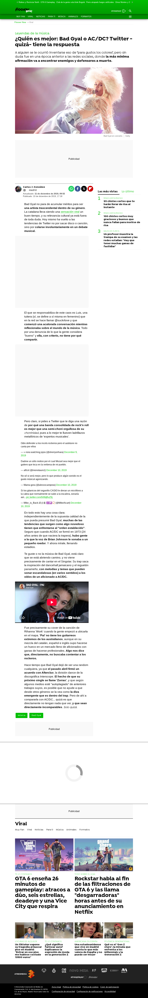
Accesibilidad (110, 991)
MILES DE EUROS (111, 231)
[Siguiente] (131, 2)
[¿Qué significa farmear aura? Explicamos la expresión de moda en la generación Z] (59, 930)
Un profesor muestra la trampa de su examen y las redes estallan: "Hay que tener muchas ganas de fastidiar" (121, 240)
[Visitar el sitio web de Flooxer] (93, 977)
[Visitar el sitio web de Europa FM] (114, 970)
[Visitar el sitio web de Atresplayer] (79, 977)
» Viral (30, 22)
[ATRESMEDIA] (24, 974)
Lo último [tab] (128, 191)
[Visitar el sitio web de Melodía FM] (124, 970)
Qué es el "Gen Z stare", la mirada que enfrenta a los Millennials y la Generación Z (117, 949)
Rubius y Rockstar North (29, 2)
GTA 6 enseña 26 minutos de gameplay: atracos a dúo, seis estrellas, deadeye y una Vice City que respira (42, 892)
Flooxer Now (20, 22)
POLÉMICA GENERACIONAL (117, 941)
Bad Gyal (36, 715)
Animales (73, 16)
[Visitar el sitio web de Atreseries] (94, 970)
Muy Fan (20, 16)
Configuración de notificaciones (90, 991)
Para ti (51, 16)
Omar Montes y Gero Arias (126, 2)
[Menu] (130, 16)
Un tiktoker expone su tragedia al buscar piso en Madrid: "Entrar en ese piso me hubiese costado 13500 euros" (28, 951)
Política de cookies (91, 987)
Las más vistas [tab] (108, 191)
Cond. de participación (109, 987)
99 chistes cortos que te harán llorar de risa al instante (119, 204)
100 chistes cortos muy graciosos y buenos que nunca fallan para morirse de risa (122, 221)
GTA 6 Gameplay (48, 2)
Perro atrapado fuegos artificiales (100, 2)
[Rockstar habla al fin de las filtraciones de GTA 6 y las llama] (104, 855)
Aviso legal (56, 987)
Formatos (86, 16)
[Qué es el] (118, 930)
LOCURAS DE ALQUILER (26, 941)
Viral (30, 16)
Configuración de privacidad (63, 991)
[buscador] (130, 11)
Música (61, 16)
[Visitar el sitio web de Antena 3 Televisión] (44, 970)
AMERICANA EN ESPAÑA (86, 941)
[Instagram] (24, 190)
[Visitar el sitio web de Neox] (64, 970)
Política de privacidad (72, 987)
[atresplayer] (117, 11)
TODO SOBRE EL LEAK (85, 874)
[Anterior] (16, 2)
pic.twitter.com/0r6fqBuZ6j (39, 497)
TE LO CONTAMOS (23, 874)
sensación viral (70, 211)
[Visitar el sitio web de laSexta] (54, 970)
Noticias (40, 16)
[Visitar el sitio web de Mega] (84, 970)
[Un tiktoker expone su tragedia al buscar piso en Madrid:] (29, 930)
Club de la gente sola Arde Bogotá (70, 2)
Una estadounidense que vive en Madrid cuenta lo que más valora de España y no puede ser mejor (88, 949)
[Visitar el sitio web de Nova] (74, 970)
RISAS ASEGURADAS (113, 198)
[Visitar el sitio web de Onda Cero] (104, 970)
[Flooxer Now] (34, 10)
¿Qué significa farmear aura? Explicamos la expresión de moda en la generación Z (57, 949)
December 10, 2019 (56, 470)
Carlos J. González (34, 187)
